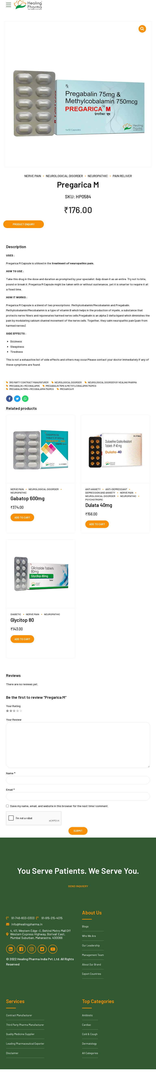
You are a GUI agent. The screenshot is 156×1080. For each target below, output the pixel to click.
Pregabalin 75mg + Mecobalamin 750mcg (31, 389)
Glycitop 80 (22, 620)
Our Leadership (91, 945)
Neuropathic (98, 176)
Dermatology (89, 1043)
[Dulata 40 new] (115, 449)
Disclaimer (12, 1053)
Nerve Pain (32, 176)
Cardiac (86, 1024)
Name (10, 773)
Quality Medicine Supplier (20, 1034)
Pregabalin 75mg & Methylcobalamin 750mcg (71, 386)
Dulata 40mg (98, 505)
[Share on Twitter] (17, 398)
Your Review (13, 719)
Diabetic (16, 614)
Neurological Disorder (64, 176)
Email (10, 789)
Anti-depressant (116, 489)
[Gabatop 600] (40, 449)
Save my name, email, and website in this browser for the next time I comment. (59, 806)
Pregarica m (67, 389)
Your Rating (13, 706)
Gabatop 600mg (27, 498)
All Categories (90, 1053)
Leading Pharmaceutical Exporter (25, 1043)
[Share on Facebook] (9, 398)
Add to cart (22, 517)
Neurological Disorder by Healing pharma (112, 382)
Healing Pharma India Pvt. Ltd (38, 959)
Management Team (93, 955)
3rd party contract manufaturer (29, 382)
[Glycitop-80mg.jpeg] (40, 574)
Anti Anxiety (93, 489)
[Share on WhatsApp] (25, 398)
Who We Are (89, 936)
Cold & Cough (90, 1034)
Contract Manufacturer (19, 1015)
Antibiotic (87, 1015)
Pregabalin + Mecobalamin (24, 386)
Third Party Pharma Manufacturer (25, 1024)
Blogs (85, 926)
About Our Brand (91, 964)
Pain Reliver (122, 176)
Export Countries (91, 973)
